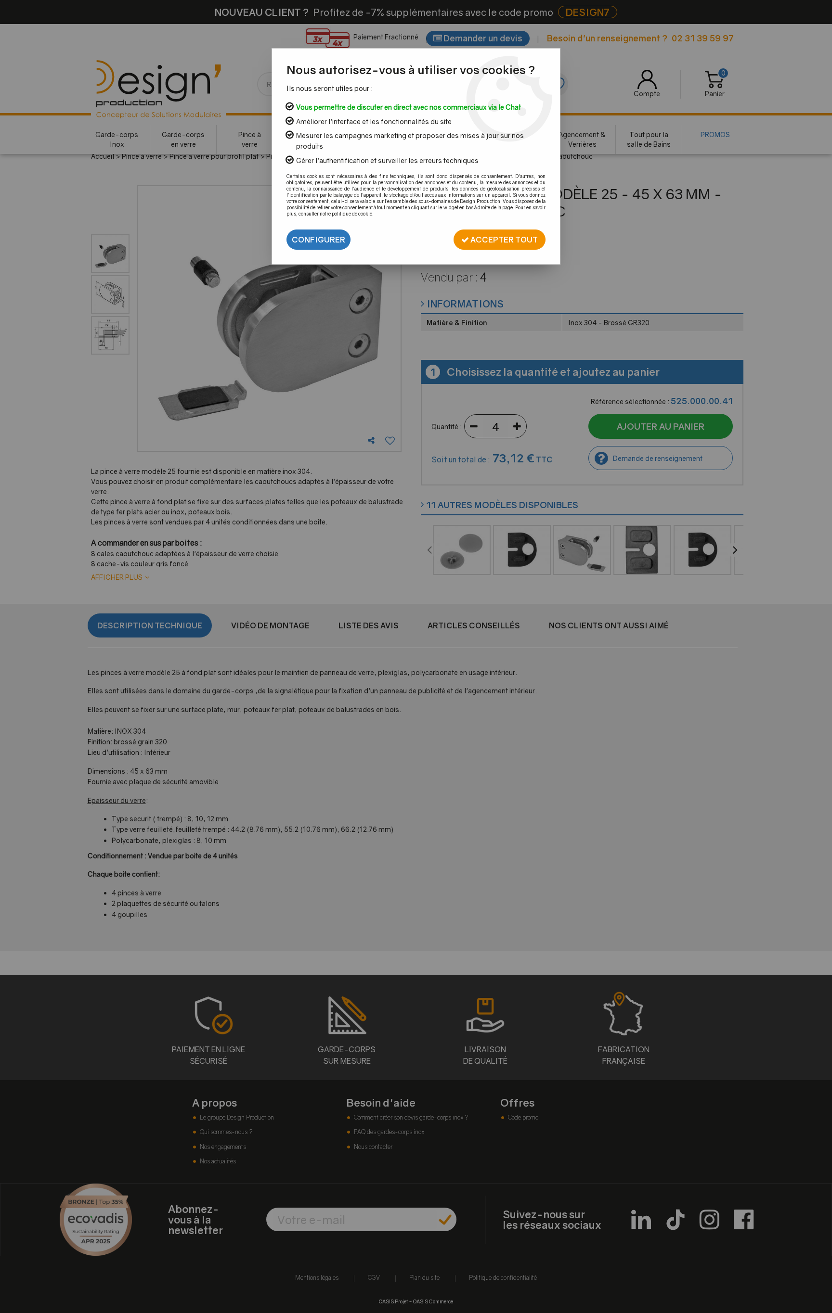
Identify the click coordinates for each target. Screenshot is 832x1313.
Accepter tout (503, 239)
